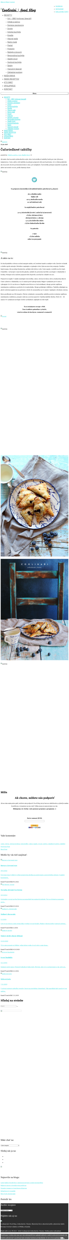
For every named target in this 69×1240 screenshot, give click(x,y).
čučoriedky (24, 844)
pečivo (45, 844)
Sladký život (26, 155)
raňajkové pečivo (53, 844)
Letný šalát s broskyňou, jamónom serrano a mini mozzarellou (22, 1183)
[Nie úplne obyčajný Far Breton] (34, 884)
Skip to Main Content (8, 2)
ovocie (40, 844)
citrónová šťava (15, 844)
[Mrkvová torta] (34, 973)
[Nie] (64, 1238)
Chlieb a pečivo (13, 155)
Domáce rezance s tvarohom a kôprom (14, 1188)
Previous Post (5, 847)
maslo (35, 844)
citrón (7, 844)
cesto (2, 844)
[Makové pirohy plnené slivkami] (34, 930)
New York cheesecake (8, 1194)
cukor (31, 844)
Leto (19, 155)
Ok (62, 1238)
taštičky (62, 844)
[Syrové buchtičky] (34, 952)
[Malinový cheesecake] (34, 909)
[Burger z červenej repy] (34, 860)
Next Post (4, 849)
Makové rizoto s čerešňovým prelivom (13, 1185)
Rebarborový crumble (8, 1191)
